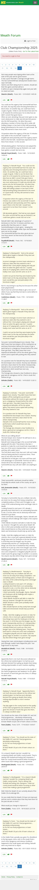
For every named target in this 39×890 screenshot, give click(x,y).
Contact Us (19, 877)
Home (3, 877)
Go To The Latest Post (30, 51)
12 (7, 68)
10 (33, 65)
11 (2, 68)
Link (4, 100)
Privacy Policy (11, 877)
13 (11, 68)
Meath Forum (10, 35)
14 (15, 68)
